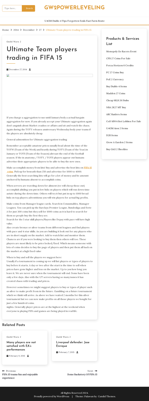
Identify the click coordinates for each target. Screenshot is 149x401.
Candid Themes (106, 396)
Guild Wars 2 (14, 41)
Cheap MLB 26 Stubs (117, 100)
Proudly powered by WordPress (52, 396)
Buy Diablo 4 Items (116, 86)
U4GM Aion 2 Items (117, 128)
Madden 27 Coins (115, 93)
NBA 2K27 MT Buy (116, 107)
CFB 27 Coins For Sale (118, 58)
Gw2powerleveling (74, 8)
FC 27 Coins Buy (115, 72)
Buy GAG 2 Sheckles (117, 149)
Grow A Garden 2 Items (119, 142)
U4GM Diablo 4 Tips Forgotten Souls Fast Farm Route (75, 20)
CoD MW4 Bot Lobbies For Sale (123, 121)
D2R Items (112, 135)
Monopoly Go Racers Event (121, 51)
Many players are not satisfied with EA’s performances (21, 346)
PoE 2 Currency (115, 79)
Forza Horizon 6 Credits (120, 65)
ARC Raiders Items (116, 114)
